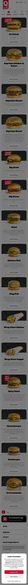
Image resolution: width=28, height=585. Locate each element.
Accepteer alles (14, 572)
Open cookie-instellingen (14, 581)
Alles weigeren (14, 576)
